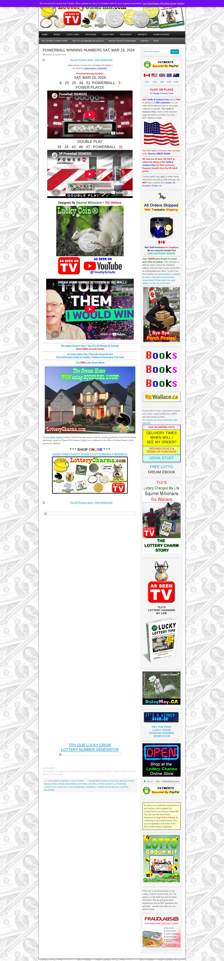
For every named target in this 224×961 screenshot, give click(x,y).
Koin (64, 55)
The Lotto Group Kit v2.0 (101, 354)
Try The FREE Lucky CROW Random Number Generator (161, 731)
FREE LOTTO (161, 467)
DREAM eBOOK (161, 472)
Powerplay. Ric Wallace (108, 787)
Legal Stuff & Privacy (165, 817)
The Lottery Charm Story (54, 41)
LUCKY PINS (60, 454)
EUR (169, 82)
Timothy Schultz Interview (122, 41)
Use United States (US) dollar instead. (160, 3)
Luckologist (50, 787)
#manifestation (127, 781)
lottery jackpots (105, 784)
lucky (71, 787)
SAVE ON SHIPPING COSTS (161, 427)
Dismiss (180, 3)
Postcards (125, 35)
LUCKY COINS (80, 454)
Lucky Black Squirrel (53, 437)
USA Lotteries (77, 781)
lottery (92, 784)
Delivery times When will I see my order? (161, 437)
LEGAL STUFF (161, 458)
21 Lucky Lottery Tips (77, 354)
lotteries (82, 784)
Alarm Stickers (161, 35)
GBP (162, 82)
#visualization (50, 784)
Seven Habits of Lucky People (90, 349)
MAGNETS (120, 454)
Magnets (142, 35)
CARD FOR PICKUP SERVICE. (161, 253)
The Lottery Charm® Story (73, 346)
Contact (144, 41)
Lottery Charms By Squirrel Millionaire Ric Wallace (112, 19)
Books (57, 35)
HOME (44, 35)
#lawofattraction (110, 781)
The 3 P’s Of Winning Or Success (103, 346)
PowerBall (65, 781)
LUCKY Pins (108, 35)
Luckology (62, 787)
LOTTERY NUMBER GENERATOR (90, 749)
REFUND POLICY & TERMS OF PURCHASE (161, 450)
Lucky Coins (73, 35)
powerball (91, 787)
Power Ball (80, 787)
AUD (176, 82)
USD (155, 82)
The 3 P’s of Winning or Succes (88, 41)
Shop (156, 41)
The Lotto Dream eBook (90, 362)
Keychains (90, 35)
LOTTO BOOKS (102, 454)
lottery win (120, 784)
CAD (147, 82)
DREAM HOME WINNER (67, 784)
